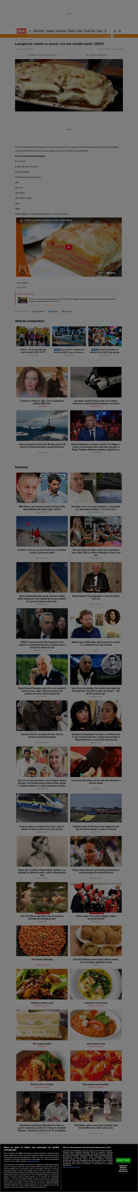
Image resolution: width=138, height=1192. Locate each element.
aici (10, 1179)
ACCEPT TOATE (123, 1160)
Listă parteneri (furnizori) (71, 1167)
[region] (69, 1168)
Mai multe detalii (33, 1161)
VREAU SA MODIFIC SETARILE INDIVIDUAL (123, 1168)
